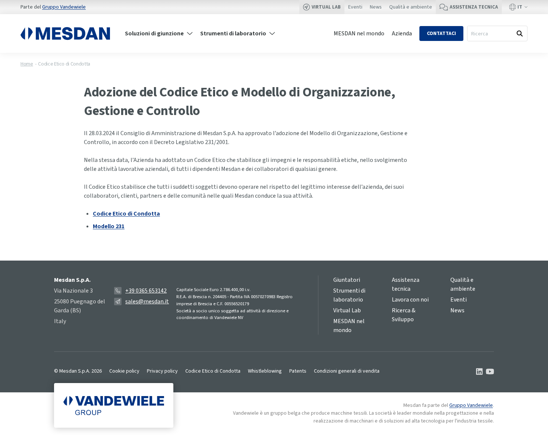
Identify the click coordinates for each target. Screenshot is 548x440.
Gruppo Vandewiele (64, 7)
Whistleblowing (265, 371)
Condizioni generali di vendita (346, 371)
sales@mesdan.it (147, 301)
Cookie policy (124, 371)
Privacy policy (162, 371)
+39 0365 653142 (146, 291)
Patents (297, 371)
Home (27, 64)
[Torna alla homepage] (65, 33)
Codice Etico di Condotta (64, 64)
